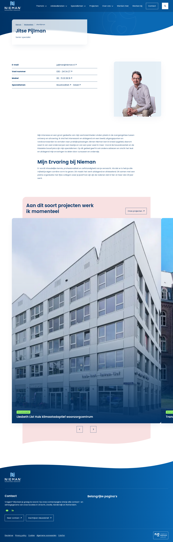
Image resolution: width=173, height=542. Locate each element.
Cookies (31, 535)
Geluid (76, 85)
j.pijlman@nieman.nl (65, 64)
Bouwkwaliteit (62, 85)
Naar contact (13, 518)
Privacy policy (20, 535)
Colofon (61, 535)
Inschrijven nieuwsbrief (38, 518)
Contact (152, 6)
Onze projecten (135, 211)
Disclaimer (9, 535)
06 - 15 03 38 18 (63, 78)
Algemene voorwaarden (46, 535)
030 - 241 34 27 (63, 71)
